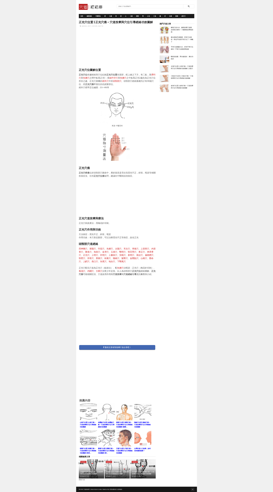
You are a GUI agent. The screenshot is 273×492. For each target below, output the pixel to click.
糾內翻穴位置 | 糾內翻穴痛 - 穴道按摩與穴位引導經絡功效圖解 (143, 473)
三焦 (154, 16)
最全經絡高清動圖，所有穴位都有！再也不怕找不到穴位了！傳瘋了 (182, 39)
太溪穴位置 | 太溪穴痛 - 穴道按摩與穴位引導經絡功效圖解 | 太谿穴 (182, 67)
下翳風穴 (121, 261)
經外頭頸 (94, 26)
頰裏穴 (107, 258)
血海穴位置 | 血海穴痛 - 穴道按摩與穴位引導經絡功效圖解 (182, 87)
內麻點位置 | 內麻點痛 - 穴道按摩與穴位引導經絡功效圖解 (117, 473)
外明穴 (103, 255)
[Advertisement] (117, 51)
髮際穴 (124, 258)
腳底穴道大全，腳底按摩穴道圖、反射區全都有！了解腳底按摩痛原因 (182, 29)
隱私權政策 (113, 489)
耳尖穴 (127, 248)
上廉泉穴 (113, 255)
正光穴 (86, 255)
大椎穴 (99, 271)
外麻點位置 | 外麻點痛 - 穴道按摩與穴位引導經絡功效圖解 (91, 473)
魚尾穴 (103, 261)
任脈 (170, 16)
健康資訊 (89, 16)
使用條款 (119, 489)
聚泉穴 (88, 251)
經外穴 (184, 16)
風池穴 (82, 271)
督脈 (176, 16)
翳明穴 (122, 251)
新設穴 (139, 255)
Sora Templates (103, 489)
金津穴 (105, 251)
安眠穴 (122, 255)
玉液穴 (114, 251)
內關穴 (90, 271)
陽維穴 (116, 258)
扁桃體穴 (149, 255)
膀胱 (137, 16)
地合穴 (112, 261)
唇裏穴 (99, 258)
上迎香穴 (145, 248)
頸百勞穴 (132, 251)
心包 (148, 16)
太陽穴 (118, 248)
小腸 (131, 16)
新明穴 (131, 255)
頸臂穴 (82, 258)
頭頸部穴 (117, 81)
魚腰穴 (86, 77)
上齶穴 (86, 261)
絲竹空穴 (113, 77)
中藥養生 (98, 16)
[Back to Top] (192, 489)
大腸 (110, 16)
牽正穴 (142, 251)
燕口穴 (95, 261)
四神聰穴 (83, 248)
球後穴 (135, 248)
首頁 (82, 16)
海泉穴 (97, 251)
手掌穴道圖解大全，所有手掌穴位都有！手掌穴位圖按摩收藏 (182, 48)
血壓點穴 (134, 258)
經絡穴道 (100, 26)
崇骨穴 (90, 258)
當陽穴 (92, 248)
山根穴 (144, 258)
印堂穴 (101, 248)
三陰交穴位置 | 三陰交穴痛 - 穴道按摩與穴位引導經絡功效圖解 (182, 77)
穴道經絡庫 (86, 489)
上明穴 (95, 255)
